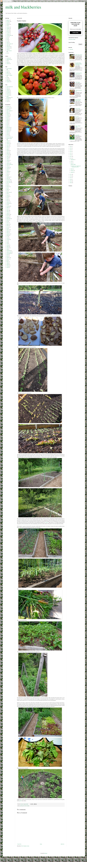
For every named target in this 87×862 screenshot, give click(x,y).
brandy (7, 132)
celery (7, 147)
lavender (7, 196)
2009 (71, 180)
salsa (7, 243)
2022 (71, 146)
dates (7, 170)
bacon (7, 117)
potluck (7, 80)
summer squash (8, 251)
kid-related (24, 805)
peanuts (7, 220)
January (72, 172)
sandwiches (8, 46)
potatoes (7, 229)
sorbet (7, 49)
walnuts (7, 264)
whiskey (7, 265)
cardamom (8, 143)
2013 (71, 174)
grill (7, 77)
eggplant (7, 171)
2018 (71, 151)
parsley (7, 215)
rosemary (7, 239)
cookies (7, 29)
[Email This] (31, 804)
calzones (7, 142)
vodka (7, 263)
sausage (7, 245)
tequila (7, 254)
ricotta (7, 238)
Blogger (46, 853)
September (72, 159)
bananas (7, 119)
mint (7, 204)
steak (7, 249)
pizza (7, 39)
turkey (7, 261)
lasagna (7, 195)
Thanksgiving (8, 59)
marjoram (8, 201)
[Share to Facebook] (34, 804)
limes (7, 200)
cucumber (8, 167)
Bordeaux (8, 106)
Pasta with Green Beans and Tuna (78, 100)
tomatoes (7, 257)
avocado (7, 116)
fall (6, 60)
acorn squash (8, 107)
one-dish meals (8, 35)
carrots (7, 145)
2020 (71, 149)
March (72, 168)
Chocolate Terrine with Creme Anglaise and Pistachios (78, 63)
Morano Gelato (77, 108)
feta (7, 175)
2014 (71, 158)
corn (7, 161)
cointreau (7, 160)
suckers (46, 522)
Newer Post (19, 844)
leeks (7, 197)
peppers (7, 224)
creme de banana (9, 164)
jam (7, 188)
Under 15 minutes (9, 75)
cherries (7, 151)
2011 (71, 177)
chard (7, 149)
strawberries (8, 250)
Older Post (62, 844)
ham (7, 183)
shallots (7, 246)
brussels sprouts (9, 137)
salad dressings (8, 43)
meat (7, 78)
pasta (7, 36)
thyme (7, 256)
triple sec (7, 258)
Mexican (7, 73)
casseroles (8, 27)
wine (7, 101)
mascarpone (8, 203)
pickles (7, 225)
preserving (8, 93)
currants (7, 168)
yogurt (7, 267)
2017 (71, 153)
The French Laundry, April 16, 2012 (78, 73)
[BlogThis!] (32, 804)
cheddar (7, 150)
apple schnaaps (8, 110)
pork (7, 228)
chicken (7, 153)
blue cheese (8, 128)
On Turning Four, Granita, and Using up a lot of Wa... (75, 166)
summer (7, 63)
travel (7, 100)
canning (7, 89)
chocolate (7, 154)
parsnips (7, 217)
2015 (71, 156)
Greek (7, 70)
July (71, 161)
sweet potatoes (8, 253)
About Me (71, 49)
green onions (8, 182)
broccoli (7, 135)
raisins (7, 232)
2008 (71, 182)
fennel (7, 174)
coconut (7, 157)
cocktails (7, 28)
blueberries (8, 130)
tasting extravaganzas (8, 97)
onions (7, 210)
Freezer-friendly (9, 68)
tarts (7, 53)
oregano (7, 213)
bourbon (7, 131)
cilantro (7, 156)
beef (7, 123)
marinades (8, 34)
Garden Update (73, 164)
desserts (7, 31)
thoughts (28, 805)
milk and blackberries (23, 7)
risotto (7, 42)
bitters (7, 125)
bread (7, 22)
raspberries (8, 233)
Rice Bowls (77, 116)
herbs (7, 185)
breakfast (7, 24)
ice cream (7, 32)
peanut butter (8, 218)
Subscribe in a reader (72, 39)
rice (7, 40)
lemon (7, 199)
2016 (71, 154)
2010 (71, 179)
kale (7, 190)
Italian (7, 72)
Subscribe (75, 32)
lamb (7, 193)
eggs (7, 172)
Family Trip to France (78, 54)
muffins (7, 207)
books (7, 88)
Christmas (8, 58)
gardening (21, 805)
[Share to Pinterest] (36, 804)
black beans (8, 127)
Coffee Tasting (77, 82)
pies (7, 38)
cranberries (8, 163)
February (72, 170)
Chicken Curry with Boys (78, 91)
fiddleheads (8, 176)
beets (7, 124)
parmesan (8, 214)
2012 (71, 175)
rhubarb (7, 235)
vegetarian (8, 81)
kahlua (7, 189)
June (71, 162)
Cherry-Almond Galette (77, 126)
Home (41, 844)
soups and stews (9, 50)
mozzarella (8, 206)
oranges (7, 211)
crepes (7, 165)
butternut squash (9, 138)
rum (7, 240)
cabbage (7, 140)
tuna (7, 260)
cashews (7, 146)
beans (7, 121)
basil (7, 120)
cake (7, 25)
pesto (21, 800)
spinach (7, 247)
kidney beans (8, 192)
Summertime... (77, 135)
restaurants (8, 94)
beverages (8, 21)
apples (7, 112)
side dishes (8, 47)
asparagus (8, 114)
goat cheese (8, 179)
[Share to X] (33, 804)
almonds (7, 109)
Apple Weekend (9, 86)
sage (7, 242)
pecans (7, 222)
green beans (8, 181)
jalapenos (7, 186)
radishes (7, 231)
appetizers (8, 20)
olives (7, 208)
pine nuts (7, 226)
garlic (7, 178)
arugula (7, 113)
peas (7, 221)
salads (7, 45)
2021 (71, 148)
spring (7, 62)
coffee (7, 158)
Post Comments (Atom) (25, 845)
